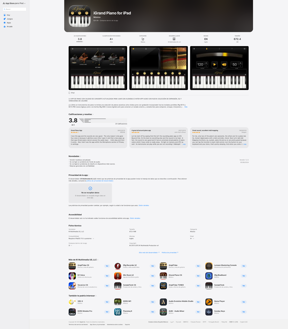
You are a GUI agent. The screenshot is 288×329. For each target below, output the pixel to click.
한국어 (204, 322)
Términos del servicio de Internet (78, 324)
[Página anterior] (66, 68)
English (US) (244, 322)
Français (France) (195, 322)
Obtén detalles (144, 205)
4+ (191, 238)
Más (185, 107)
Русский (178, 322)
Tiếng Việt (224, 322)
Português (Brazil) (214, 322)
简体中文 (185, 322)
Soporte (127, 324)
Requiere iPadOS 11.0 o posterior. (80, 238)
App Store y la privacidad (97, 324)
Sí (69, 245)
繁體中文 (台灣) (233, 322)
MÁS (184, 144)
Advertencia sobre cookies (115, 324)
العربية (172, 322)
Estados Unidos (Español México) (158, 322)
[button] (14, 15)
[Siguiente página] (250, 68)
